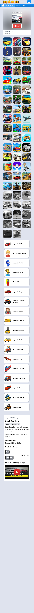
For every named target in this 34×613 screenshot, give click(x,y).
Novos (18, 5)
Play (17, 26)
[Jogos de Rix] (11, 1)
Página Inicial (9, 5)
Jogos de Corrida (21, 418)
